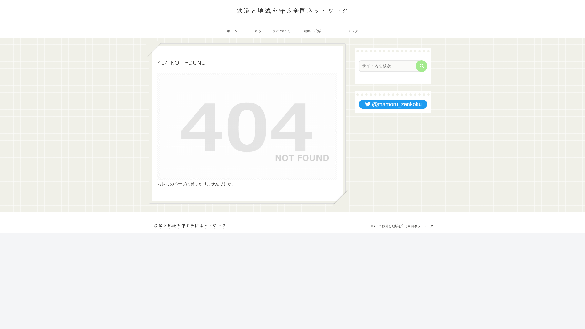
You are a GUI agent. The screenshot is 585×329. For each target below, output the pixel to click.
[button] (421, 66)
